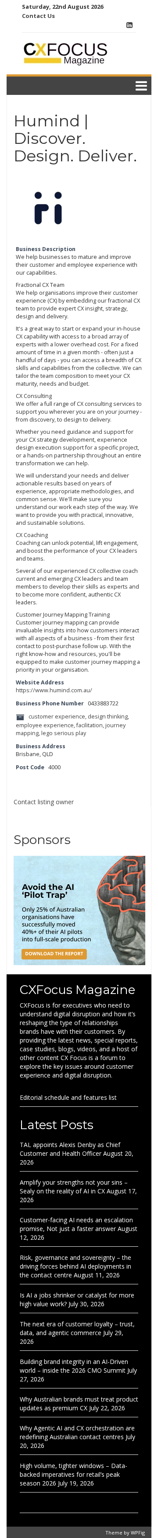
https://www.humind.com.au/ (54, 690)
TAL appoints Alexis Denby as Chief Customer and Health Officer (70, 1149)
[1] (79, 910)
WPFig (138, 1532)
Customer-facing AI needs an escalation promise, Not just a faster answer (76, 1224)
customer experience (57, 717)
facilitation (89, 725)
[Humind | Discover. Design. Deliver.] (49, 208)
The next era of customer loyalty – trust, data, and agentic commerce (77, 1328)
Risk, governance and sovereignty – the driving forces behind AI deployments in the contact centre (75, 1266)
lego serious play (63, 733)
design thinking (108, 717)
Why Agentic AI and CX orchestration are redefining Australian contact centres (77, 1432)
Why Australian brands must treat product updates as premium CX (79, 1403)
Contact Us (38, 16)
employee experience (45, 725)
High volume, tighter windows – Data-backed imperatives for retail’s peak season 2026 (73, 1474)
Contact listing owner (44, 802)
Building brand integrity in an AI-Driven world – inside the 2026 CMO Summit (74, 1365)
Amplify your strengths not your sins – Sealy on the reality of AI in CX (74, 1186)
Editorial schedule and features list (68, 1097)
